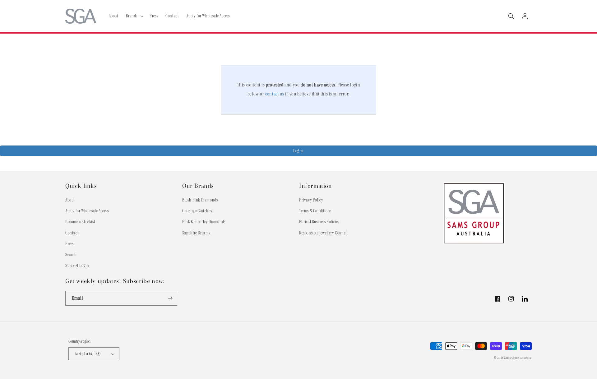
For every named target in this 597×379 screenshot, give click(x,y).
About (70, 200)
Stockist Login (77, 265)
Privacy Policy (311, 200)
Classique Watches (197, 211)
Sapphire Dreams (196, 233)
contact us (274, 93)
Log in (298, 151)
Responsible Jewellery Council (323, 233)
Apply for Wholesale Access (87, 211)
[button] (134, 15)
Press (69, 244)
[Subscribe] (170, 298)
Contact (72, 233)
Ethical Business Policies (319, 221)
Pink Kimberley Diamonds (203, 221)
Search (71, 254)
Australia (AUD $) (88, 353)
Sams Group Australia (518, 358)
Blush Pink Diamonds (200, 200)
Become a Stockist (80, 221)
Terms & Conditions (315, 211)
